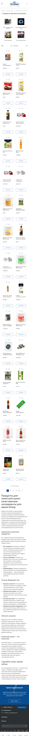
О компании (4, 717)
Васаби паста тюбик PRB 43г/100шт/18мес (20, 383)
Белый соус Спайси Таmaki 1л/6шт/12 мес (7, 297)
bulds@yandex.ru (7, 710)
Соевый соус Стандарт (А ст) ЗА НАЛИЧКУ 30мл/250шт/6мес (7, 268)
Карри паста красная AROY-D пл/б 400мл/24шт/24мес (20, 326)
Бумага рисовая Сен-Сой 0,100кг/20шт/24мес (7, 152)
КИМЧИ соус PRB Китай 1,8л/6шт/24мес (7, 441)
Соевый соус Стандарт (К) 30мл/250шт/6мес (20, 181)
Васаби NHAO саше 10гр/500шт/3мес (20, 354)
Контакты (3, 721)
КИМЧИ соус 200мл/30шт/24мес (7, 412)
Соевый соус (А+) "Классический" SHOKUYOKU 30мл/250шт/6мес (20, 123)
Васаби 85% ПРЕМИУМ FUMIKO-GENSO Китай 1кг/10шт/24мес (20, 210)
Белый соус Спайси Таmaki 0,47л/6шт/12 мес (21, 239)
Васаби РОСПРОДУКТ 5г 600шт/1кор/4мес (20, 412)
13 (19, 490)
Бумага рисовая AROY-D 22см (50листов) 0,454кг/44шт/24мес (7, 94)
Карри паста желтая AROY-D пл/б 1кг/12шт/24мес (7, 210)
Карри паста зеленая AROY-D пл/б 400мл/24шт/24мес (21, 268)
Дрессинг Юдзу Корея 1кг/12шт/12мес (20, 152)
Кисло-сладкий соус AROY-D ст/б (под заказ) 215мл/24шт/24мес (20, 442)
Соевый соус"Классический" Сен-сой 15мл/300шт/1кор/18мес (22, 297)
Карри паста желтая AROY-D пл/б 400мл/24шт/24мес (7, 239)
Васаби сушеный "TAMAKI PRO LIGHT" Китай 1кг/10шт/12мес (8, 355)
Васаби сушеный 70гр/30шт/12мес (20, 470)
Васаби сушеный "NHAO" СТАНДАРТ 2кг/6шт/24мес (7, 326)
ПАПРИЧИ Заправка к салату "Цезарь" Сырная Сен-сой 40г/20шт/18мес (21, 94)
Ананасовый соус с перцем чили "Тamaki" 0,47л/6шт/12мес (7, 123)
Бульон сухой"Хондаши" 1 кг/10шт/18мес (7, 65)
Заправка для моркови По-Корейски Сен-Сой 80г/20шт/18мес (7, 471)
